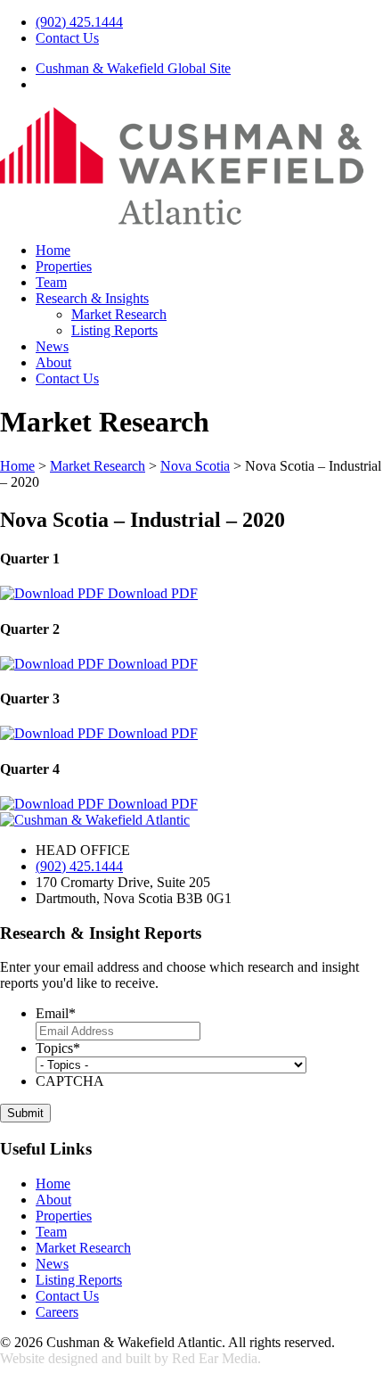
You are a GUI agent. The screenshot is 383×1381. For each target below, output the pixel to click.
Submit (25, 1113)
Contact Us (67, 37)
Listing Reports (114, 330)
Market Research (119, 314)
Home (53, 250)
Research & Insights (92, 298)
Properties (64, 266)
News (52, 346)
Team (51, 282)
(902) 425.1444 (79, 21)
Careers (57, 1311)
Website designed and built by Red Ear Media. (130, 1358)
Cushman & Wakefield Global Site (133, 68)
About (53, 362)
